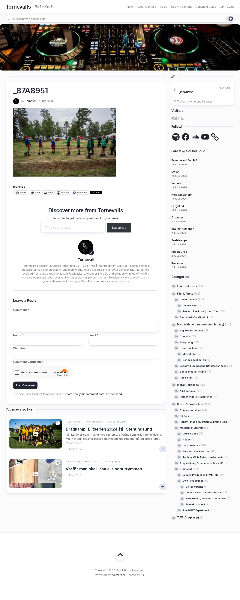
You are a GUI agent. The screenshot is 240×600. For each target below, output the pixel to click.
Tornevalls (18, 7)
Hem (130, 6)
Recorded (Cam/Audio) (194, 317)
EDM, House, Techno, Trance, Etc (205, 498)
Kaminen (177, 263)
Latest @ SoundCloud (188, 151)
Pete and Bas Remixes (196, 451)
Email (93, 335)
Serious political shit (195, 359)
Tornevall (31, 101)
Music (163, 6)
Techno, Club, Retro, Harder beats (203, 457)
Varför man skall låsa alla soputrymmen (104, 468)
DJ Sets (184, 415)
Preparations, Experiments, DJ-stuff (201, 463)
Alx (143, 575)
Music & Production (190, 404)
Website (19, 348)
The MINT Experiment (196, 510)
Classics (185, 336)
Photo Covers (191, 305)
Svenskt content (195, 504)
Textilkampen (180, 240)
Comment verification (28, 362)
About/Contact (146, 6)
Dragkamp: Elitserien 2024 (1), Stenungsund (109, 429)
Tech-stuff (186, 377)
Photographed (93, 421)
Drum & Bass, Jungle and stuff (203, 492)
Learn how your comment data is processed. (94, 394)
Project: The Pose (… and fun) (201, 311)
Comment (21, 310)
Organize (177, 217)
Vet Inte (176, 183)
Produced (186, 468)
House (186, 439)
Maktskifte (189, 354)
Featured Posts (187, 286)
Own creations (191, 445)
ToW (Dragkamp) (117, 421)
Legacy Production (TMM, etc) (201, 474)
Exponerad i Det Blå (184, 160)
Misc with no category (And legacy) (200, 324)
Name (18, 335)
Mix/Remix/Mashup (191, 427)
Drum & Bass (190, 433)
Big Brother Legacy (191, 330)
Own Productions (193, 480)
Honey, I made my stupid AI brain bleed (203, 421)
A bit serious (187, 390)
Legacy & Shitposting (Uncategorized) (203, 365)
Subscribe (119, 227)
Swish (175, 171)
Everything (74, 421)
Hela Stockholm (181, 194)
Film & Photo (92, 461)
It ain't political (188, 348)
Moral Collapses (188, 384)
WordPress (118, 575)
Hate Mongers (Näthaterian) (196, 396)
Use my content (181, 6)
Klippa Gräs (179, 251)
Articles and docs (190, 409)
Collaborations (194, 486)
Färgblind (177, 206)
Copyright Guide (205, 6)
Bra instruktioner (182, 228)
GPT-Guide (227, 6)
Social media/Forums (193, 371)
